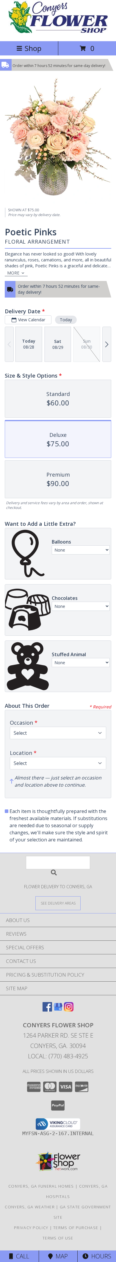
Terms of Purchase (75, 1227)
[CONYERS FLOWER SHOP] (58, 32)
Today (66, 319)
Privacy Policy (31, 1227)
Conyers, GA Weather (30, 1207)
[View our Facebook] (47, 1009)
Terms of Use (58, 1238)
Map (60, 1256)
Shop (33, 48)
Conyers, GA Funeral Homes (41, 1186)
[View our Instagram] (68, 1009)
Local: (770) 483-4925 (58, 1056)
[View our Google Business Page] (58, 1009)
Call (21, 1256)
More (13, 273)
